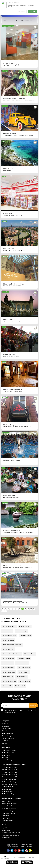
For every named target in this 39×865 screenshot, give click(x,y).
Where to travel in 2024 (9, 774)
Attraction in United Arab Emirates (12, 654)
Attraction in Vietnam (22, 663)
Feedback (5, 740)
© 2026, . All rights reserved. (24, 857)
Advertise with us (7, 733)
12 (31, 608)
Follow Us (5, 731)
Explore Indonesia (7, 791)
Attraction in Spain (7, 631)
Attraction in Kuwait (24, 672)
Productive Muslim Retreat (10, 835)
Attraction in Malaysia (21, 631)
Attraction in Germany (8, 658)
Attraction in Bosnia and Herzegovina (12, 644)
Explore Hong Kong (8, 794)
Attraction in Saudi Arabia (9, 681)
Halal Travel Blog (7, 811)
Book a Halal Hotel (8, 752)
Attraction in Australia (8, 640)
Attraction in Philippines (24, 658)
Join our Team (6, 728)
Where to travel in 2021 (9, 767)
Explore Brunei (6, 789)
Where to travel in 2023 (9, 772)
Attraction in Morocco (24, 626)
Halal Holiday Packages (9, 750)
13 (34, 608)
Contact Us (5, 726)
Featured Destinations (9, 779)
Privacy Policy (30, 710)
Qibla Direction (6, 801)
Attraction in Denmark (8, 649)
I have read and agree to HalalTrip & (19, 711)
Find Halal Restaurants (9, 808)
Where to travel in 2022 (9, 769)
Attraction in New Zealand (9, 635)
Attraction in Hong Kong (9, 672)
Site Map (5, 743)
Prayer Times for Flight (9, 803)
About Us (5, 723)
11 (28, 608)
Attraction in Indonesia (24, 667)
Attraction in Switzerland (9, 626)
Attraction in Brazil (20, 686)
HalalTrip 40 (6, 837)
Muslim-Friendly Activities (10, 760)
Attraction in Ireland (8, 663)
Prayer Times (6, 818)
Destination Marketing (9, 782)
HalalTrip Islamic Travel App (11, 832)
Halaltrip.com (20, 857)
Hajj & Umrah (6, 828)
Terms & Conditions (10, 712)
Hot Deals (5, 757)
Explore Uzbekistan (8, 786)
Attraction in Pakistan (25, 635)
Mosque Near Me (7, 806)
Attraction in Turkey (21, 676)
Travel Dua (5, 815)
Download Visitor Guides (10, 784)
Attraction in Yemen (8, 676)
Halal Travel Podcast (8, 813)
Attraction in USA (7, 686)
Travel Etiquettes (7, 820)
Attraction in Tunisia (25, 681)
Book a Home (6, 755)
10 (25, 608)
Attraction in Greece (29, 654)
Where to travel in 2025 (9, 777)
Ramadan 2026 (6, 830)
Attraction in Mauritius (8, 667)
